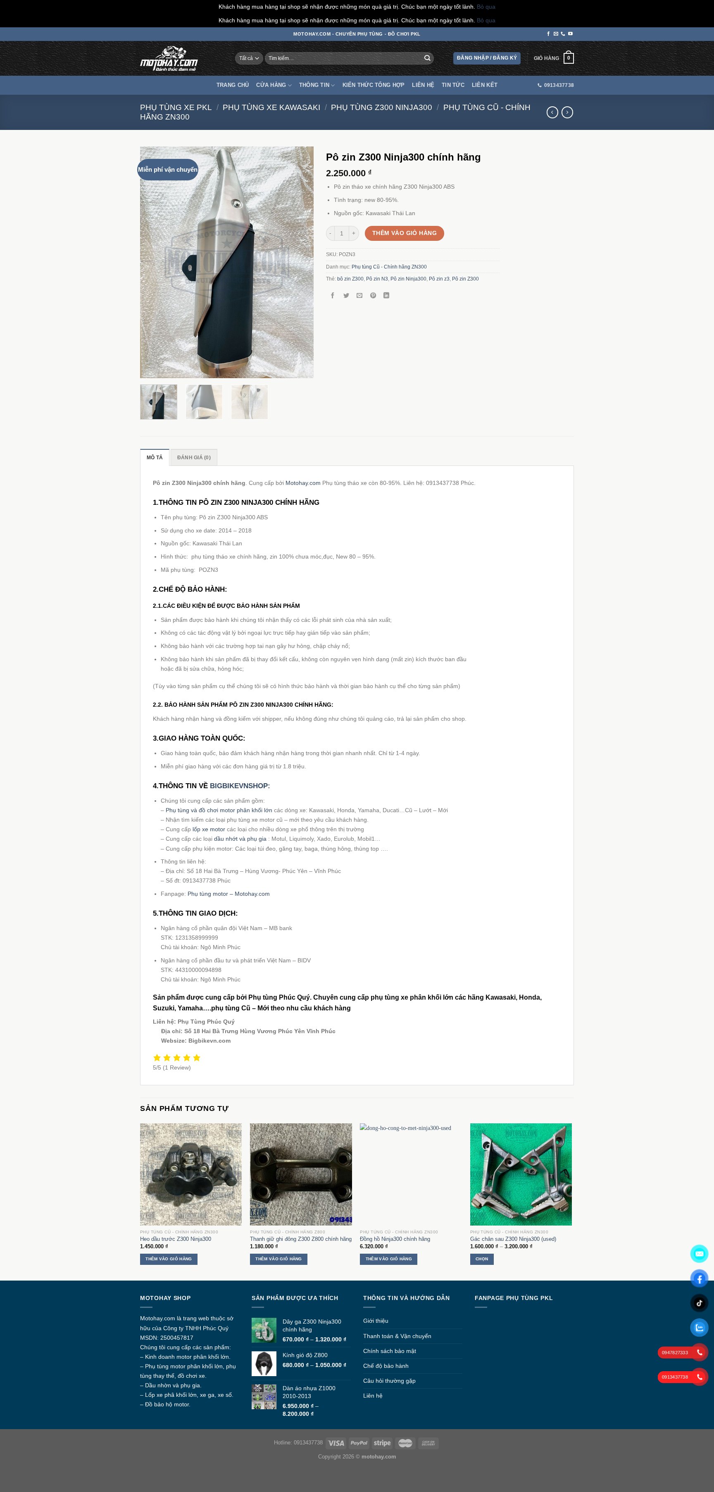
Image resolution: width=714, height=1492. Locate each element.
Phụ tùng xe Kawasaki (271, 107)
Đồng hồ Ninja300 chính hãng (395, 1239)
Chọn (482, 1259)
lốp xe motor (209, 829)
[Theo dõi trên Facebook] (548, 33)
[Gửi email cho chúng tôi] (556, 33)
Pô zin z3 (439, 278)
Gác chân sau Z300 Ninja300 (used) (513, 1239)
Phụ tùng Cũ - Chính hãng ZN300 (389, 266)
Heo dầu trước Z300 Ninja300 (175, 1239)
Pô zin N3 (377, 278)
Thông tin (314, 85)
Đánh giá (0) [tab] (194, 457)
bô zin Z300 (350, 278)
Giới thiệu (375, 1320)
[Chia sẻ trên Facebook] (332, 296)
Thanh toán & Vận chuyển (397, 1336)
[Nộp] (427, 58)
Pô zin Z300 (465, 278)
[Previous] (154, 262)
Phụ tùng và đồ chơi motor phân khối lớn (219, 810)
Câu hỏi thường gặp (389, 1380)
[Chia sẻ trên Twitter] (346, 296)
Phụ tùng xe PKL (176, 107)
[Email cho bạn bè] (359, 296)
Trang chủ (233, 85)
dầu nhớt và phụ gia (240, 838)
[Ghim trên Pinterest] (373, 296)
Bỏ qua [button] (486, 6)
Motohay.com (303, 483)
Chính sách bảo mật (389, 1351)
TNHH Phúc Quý (206, 1328)
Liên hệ (423, 85)
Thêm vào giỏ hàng (404, 233)
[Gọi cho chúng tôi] (563, 33)
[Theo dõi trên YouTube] (570, 33)
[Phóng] (150, 369)
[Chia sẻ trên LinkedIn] (386, 296)
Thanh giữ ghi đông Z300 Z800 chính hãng (301, 1239)
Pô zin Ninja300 (408, 278)
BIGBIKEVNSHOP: (240, 786)
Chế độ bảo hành (386, 1365)
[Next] (299, 262)
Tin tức (453, 85)
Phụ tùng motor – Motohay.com (229, 893)
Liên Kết (484, 85)
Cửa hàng (271, 85)
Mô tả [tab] (155, 457)
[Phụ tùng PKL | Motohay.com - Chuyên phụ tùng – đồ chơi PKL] (169, 58)
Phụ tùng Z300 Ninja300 (381, 107)
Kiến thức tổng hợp (374, 85)
